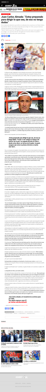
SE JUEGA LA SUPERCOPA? (30, 361)
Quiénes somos (18, 383)
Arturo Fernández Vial (19, 311)
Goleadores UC (36, 311)
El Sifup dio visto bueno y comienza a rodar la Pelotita (11, 343)
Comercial (23, 383)
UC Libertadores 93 (22, 313)
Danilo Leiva (8, 40)
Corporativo (29, 383)
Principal (15, 313)
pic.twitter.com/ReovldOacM (18, 302)
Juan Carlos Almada (8, 313)
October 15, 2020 (24, 305)
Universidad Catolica (31, 313)
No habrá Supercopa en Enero (30, 343)
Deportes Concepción (29, 311)
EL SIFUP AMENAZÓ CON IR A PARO (9, 364)
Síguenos (3, 321)
